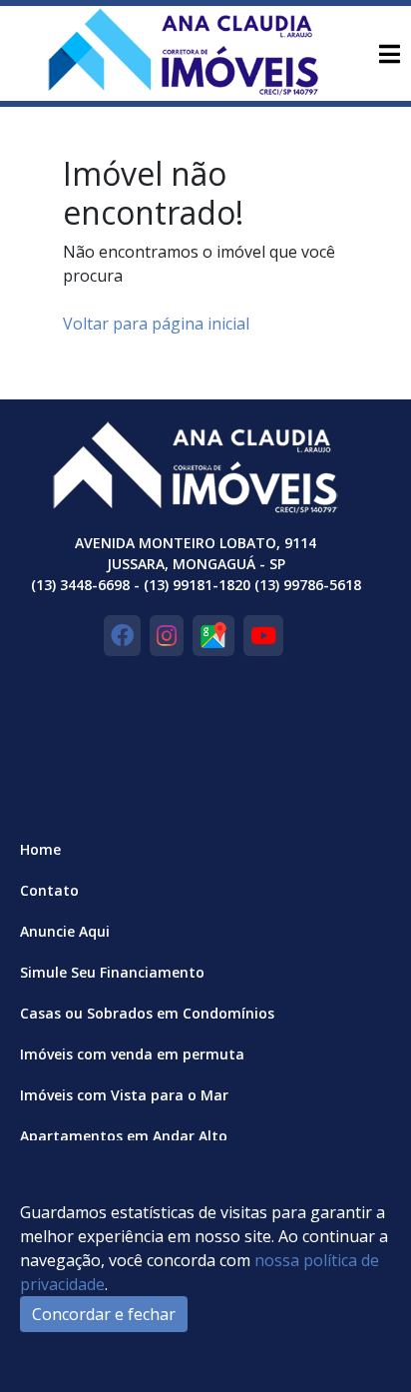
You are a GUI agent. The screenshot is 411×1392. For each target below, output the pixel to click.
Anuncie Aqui (65, 931)
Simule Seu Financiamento (112, 972)
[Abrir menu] (389, 54)
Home (40, 849)
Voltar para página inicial (156, 324)
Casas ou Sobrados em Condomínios (147, 1013)
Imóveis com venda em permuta (132, 1053)
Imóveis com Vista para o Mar (124, 1094)
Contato (49, 890)
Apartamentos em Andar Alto (123, 1135)
